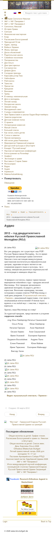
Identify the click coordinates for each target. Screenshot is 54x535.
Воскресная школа (12, 104)
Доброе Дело (10, 70)
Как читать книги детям (14, 132)
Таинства (8, 83)
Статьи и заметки (11, 135)
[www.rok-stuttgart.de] (27, 5)
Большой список (11, 130)
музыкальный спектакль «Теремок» (25, 296)
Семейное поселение (13, 57)
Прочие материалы (12, 137)
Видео (7, 166)
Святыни (8, 31)
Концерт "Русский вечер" (15, 148)
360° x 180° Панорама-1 (14, 21)
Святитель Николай (12, 26)
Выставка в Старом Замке (15, 161)
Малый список (10, 127)
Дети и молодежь (12, 99)
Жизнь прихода (11, 49)
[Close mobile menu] (5, 15)
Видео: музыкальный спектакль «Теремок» (27, 395)
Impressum (9, 171)
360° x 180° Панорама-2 (14, 23)
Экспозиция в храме (13, 158)
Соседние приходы (12, 73)
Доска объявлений (12, 52)
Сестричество (10, 67)
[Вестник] (27, 422)
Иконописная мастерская (15, 34)
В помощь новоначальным (16, 96)
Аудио (7, 168)
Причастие (9, 86)
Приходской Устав (12, 42)
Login (5, 521)
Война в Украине (11, 47)
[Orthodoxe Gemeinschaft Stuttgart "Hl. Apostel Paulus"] (27, 486)
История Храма (11, 29)
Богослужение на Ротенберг (16, 153)
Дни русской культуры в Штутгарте (19, 145)
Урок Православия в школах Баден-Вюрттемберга (26, 114)
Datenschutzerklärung (13, 174)
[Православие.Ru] (27, 491)
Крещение (8, 88)
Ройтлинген (9, 80)
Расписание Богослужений (16, 39)
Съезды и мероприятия (14, 112)
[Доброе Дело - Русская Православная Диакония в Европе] (27, 497)
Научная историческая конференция (20, 150)
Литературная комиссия (14, 124)
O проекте (8, 122)
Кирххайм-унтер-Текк (13, 75)
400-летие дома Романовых (16, 140)
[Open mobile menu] (5, 12)
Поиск (7, 206)
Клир (6, 36)
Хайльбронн (9, 78)
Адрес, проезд (10, 44)
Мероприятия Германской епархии (19, 143)
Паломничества (11, 60)
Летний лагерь (10, 101)
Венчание (8, 91)
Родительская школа (13, 55)
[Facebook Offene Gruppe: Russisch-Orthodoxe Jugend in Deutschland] (8, 478)
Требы (7, 93)
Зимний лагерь (10, 106)
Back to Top (46, 521)
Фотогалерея (10, 163)
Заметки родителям (13, 117)
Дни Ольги (9, 62)
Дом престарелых (12, 65)
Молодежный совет (12, 109)
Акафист (8, 156)
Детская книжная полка (14, 119)
